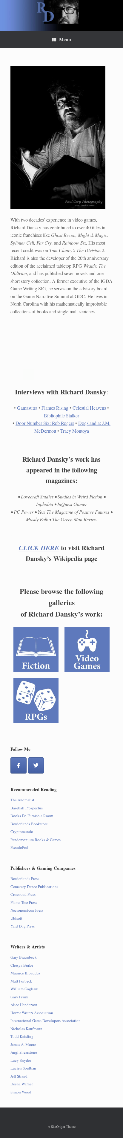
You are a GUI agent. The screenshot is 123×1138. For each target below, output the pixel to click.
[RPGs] (36, 700)
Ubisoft (16, 918)
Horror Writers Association (31, 1012)
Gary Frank (19, 997)
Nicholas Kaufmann (26, 1028)
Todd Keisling (21, 1036)
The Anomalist (22, 800)
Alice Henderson (23, 1004)
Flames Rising (54, 408)
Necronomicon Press (26, 910)
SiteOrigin (58, 1126)
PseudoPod (19, 847)
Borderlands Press (24, 878)
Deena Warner (21, 1084)
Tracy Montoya (74, 431)
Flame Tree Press (23, 902)
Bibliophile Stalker (61, 415)
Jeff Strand (18, 1076)
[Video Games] (87, 649)
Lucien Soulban (23, 1068)
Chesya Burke (21, 965)
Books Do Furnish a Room (31, 815)
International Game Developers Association (45, 1020)
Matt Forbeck (21, 981)
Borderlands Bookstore (29, 823)
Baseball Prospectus (26, 808)
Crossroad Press (23, 894)
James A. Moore (23, 1044)
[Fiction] (36, 649)
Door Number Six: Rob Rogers (45, 423)
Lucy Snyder (20, 1060)
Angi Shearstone (23, 1052)
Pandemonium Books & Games (35, 839)
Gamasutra (27, 408)
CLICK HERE (39, 547)
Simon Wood (20, 1092)
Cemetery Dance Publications (34, 886)
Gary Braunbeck (23, 957)
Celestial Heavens (89, 408)
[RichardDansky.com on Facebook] (18, 765)
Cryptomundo (21, 831)
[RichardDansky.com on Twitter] (36, 765)
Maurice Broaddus (25, 973)
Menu (65, 39)
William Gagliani (24, 988)
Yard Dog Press (22, 926)
